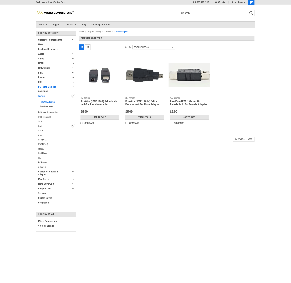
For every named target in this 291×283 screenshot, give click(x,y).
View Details (144, 117)
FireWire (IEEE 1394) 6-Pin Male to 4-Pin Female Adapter (98, 103)
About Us (43, 24)
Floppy (41, 148)
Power (41, 77)
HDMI (40, 63)
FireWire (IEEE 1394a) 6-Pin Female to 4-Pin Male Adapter (142, 103)
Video (41, 58)
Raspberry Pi (44, 188)
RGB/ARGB (43, 91)
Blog (84, 24)
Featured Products (48, 49)
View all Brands (46, 225)
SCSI (40, 121)
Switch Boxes (45, 198)
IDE (39, 158)
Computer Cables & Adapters (48, 173)
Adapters (42, 167)
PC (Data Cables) (47, 86)
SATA (40, 130)
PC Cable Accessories (48, 112)
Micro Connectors (47, 221)
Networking (44, 68)
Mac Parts (43, 179)
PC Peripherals (44, 117)
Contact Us (71, 24)
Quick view (100, 93)
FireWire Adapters (47, 102)
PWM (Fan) (43, 144)
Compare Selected (243, 139)
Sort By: (128, 47)
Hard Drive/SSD (46, 183)
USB (40, 82)
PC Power (42, 162)
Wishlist (222, 2)
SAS (40, 126)
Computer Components (50, 39)
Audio (41, 53)
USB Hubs (42, 153)
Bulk (40, 72)
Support (56, 24)
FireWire (41, 96)
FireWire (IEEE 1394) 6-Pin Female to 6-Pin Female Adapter (188, 103)
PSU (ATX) (42, 139)
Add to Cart (100, 117)
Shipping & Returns (100, 24)
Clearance (43, 202)
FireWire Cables (46, 106)
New (40, 44)
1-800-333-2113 (202, 2)
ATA (40, 135)
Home (81, 32)
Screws (42, 193)
